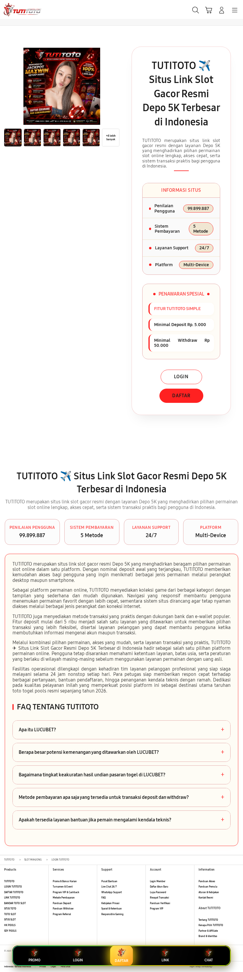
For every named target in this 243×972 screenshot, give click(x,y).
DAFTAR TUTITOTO (13, 892)
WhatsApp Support (111, 892)
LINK (165, 960)
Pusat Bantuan (109, 881)
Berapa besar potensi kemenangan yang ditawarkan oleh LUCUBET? (121, 752)
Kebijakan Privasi (110, 903)
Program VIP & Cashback (66, 892)
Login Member (157, 881)
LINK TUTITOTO (12, 897)
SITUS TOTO (10, 908)
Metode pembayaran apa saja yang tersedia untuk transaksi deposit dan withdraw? (121, 797)
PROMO (34, 960)
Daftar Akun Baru (159, 886)
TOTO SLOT (10, 914)
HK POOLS (9, 925)
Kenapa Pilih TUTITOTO (211, 925)
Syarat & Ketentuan (111, 908)
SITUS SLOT (10, 919)
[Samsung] (18, 9)
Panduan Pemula (208, 886)
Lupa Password (158, 892)
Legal (53, 966)
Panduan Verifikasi (160, 903)
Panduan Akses (207, 881)
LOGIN (181, 376)
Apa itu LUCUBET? (121, 730)
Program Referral (62, 914)
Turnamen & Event (63, 886)
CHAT (208, 960)
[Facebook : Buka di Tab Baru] (217, 967)
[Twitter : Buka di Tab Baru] (224, 967)
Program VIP (156, 908)
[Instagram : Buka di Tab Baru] (230, 967)
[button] (209, 10)
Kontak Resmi (206, 897)
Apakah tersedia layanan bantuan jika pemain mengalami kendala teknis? (121, 820)
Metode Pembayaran (64, 897)
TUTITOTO (9, 881)
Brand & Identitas (208, 936)
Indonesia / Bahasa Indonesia (17, 966)
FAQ (103, 897)
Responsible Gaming (112, 914)
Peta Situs (65, 966)
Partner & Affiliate (208, 931)
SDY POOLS (10, 931)
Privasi (42, 966)
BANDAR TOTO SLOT (15, 903)
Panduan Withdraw (63, 908)
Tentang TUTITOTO (208, 920)
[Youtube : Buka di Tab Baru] (237, 967)
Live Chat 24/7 (109, 886)
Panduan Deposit (62, 903)
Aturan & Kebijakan (209, 892)
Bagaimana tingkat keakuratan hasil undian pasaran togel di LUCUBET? (121, 775)
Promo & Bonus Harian (65, 881)
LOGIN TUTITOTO (13, 886)
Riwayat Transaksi (159, 897)
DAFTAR (181, 395)
